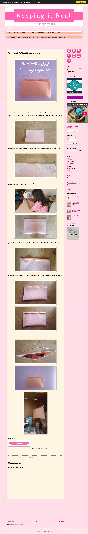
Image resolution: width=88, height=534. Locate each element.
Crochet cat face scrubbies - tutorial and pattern (76, 210)
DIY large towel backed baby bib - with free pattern (75, 203)
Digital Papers (45, 37)
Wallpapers (51, 33)
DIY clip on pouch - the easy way (76, 216)
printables (69, 179)
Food (18, 37)
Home (9, 33)
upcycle (68, 187)
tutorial (19, 459)
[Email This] (27, 457)
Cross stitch (27, 37)
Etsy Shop (31, 33)
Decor (59, 33)
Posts (69, 137)
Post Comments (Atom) (17, 524)
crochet (68, 159)
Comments (70, 139)
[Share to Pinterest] (32, 457)
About (16, 33)
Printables (11, 37)
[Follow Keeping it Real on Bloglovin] (72, 131)
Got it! (81, 2)
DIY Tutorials (41, 33)
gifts (68, 166)
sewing (68, 180)
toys (67, 184)
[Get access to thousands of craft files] (74, 127)
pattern (68, 175)
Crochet (35, 37)
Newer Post (10, 521)
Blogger (50, 531)
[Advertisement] (30, 43)
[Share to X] (29, 457)
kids (67, 170)
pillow (68, 177)
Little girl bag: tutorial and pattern (76, 197)
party (68, 173)
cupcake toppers (70, 163)
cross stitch (69, 161)
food (68, 165)
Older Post (61, 521)
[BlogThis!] (28, 457)
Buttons (22, 33)
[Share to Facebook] (31, 457)
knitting (68, 172)
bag (67, 158)
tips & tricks (14, 459)
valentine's (69, 189)
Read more (69, 72)
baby (68, 156)
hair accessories (70, 168)
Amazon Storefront (58, 37)
